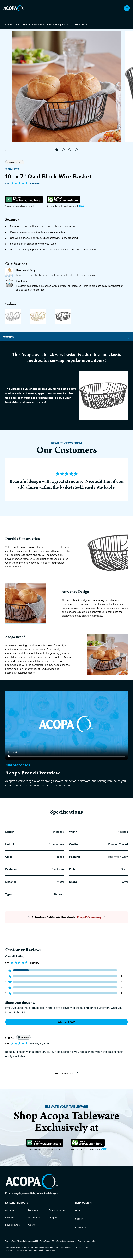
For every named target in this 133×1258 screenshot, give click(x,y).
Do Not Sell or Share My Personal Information (76, 1241)
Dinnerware (34, 1210)
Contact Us (80, 1227)
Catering (32, 1225)
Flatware (9, 1217)
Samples (53, 1217)
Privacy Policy (22, 1241)
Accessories (24, 24)
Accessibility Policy (36, 1241)
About (78, 1210)
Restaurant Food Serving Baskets (52, 24)
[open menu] (127, 8)
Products (10, 24)
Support (79, 1219)
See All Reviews (64, 1073)
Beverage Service (58, 1210)
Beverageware (12, 1225)
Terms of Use (11, 1241)
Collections (10, 1210)
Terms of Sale (51, 1241)
